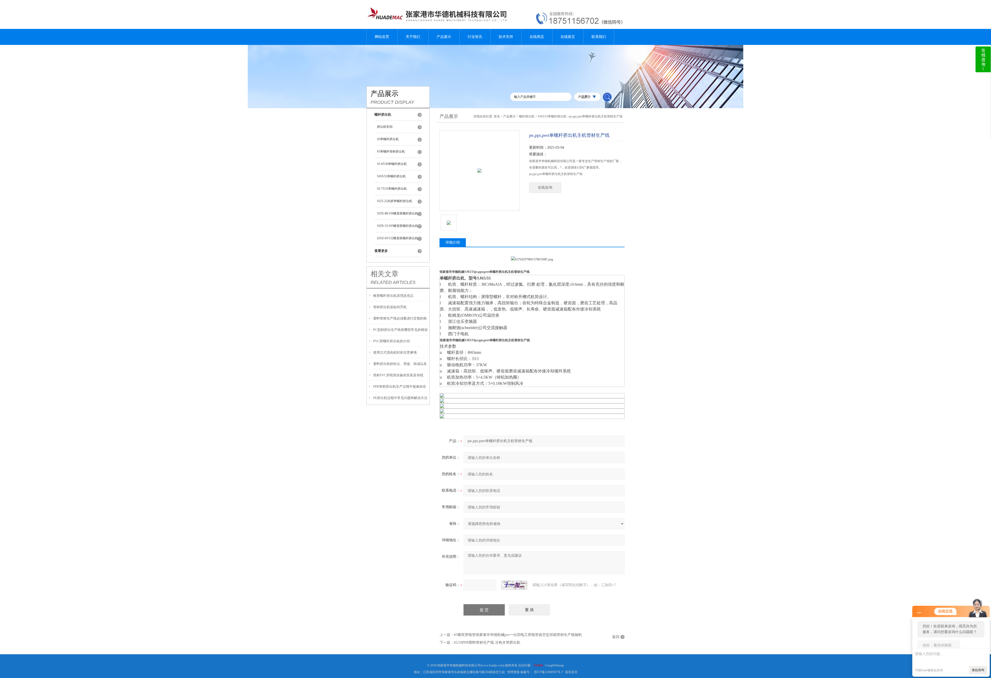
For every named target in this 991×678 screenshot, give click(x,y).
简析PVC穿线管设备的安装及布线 (398, 375)
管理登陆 (513, 672)
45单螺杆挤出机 (388, 139)
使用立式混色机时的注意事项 (395, 352)
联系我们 (599, 37)
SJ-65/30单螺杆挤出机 (392, 164)
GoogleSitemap (554, 665)
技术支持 (506, 37)
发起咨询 (978, 670)
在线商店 (537, 37)
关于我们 (413, 37)
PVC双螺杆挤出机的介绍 (391, 341)
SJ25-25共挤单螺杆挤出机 (394, 201)
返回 (615, 637)
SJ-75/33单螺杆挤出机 (392, 188)
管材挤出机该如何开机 (390, 307)
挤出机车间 (385, 127)
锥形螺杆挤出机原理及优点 (393, 296)
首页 (497, 116)
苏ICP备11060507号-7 (548, 672)
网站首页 (382, 37)
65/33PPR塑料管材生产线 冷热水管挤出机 (487, 642)
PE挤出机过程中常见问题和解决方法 (400, 398)
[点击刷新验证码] (514, 585)
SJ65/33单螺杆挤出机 (391, 176)
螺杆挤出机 (526, 116)
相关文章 (384, 274)
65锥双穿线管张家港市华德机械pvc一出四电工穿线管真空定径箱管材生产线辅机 (518, 635)
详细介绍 (452, 242)
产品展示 (444, 37)
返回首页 (571, 672)
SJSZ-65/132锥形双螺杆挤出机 (397, 238)
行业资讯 (475, 37)
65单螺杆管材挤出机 (391, 151)
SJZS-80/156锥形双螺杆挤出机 (397, 213)
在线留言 (568, 37)
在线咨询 (545, 187)
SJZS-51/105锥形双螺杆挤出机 (397, 226)
